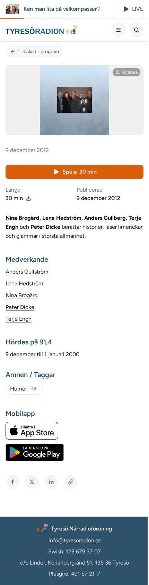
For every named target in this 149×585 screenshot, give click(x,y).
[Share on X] (32, 482)
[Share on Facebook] (12, 482)
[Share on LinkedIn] (51, 482)
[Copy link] (71, 482)
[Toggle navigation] (118, 30)
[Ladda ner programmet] (28, 198)
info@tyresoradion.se (75, 540)
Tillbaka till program (38, 52)
